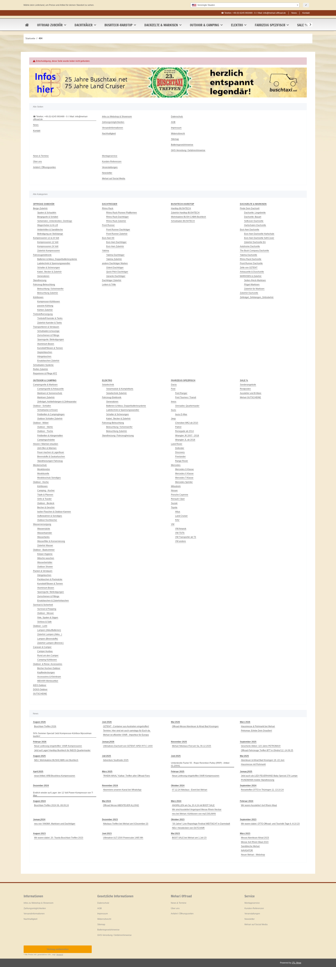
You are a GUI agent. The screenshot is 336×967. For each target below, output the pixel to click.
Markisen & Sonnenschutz (49, 393)
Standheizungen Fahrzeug (50, 461)
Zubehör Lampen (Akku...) (49, 634)
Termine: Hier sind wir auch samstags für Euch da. (126, 730)
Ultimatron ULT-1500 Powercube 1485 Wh (123, 837)
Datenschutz (177, 116)
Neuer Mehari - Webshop (253, 854)
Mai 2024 (106, 801)
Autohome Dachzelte (250, 246)
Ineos (173, 401)
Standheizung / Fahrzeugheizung (118, 435)
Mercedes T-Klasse (184, 478)
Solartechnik (108, 384)
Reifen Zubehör (40, 369)
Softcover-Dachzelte (253, 221)
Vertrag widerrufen (58, 949)
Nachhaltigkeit (109, 133)
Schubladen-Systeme (43, 365)
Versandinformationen (112, 128)
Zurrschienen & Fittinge (48, 335)
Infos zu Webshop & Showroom (117, 116)
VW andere (180, 541)
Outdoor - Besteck (45, 503)
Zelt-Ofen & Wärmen (47, 448)
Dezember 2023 (110, 819)
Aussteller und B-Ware (250, 393)
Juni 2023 (107, 833)
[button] (308, 25)
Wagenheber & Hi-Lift (47, 225)
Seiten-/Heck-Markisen (255, 280)
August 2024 (39, 801)
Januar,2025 (246, 771)
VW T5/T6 (179, 533)
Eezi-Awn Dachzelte (249, 229)
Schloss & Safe (44, 622)
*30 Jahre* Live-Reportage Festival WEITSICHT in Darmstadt (201, 823)
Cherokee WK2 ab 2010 (186, 423)
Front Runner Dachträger (118, 229)
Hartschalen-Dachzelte (255, 225)
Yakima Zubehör (114, 259)
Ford (173, 389)
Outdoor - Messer (45, 613)
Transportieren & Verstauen (46, 327)
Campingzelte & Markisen (45, 384)
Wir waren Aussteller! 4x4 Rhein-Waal (259, 805)
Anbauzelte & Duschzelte (252, 272)
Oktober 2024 (177, 785)
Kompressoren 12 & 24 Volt (46, 238)
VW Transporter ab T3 (185, 537)
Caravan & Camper (42, 647)
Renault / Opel (178, 499)
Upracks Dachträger (115, 276)
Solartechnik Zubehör (116, 393)
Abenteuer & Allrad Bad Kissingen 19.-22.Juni (262, 760)
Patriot (178, 427)
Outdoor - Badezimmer (44, 550)
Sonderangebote (248, 384)
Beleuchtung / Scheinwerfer (50, 289)
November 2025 (179, 742)
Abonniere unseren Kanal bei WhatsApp (122, 790)
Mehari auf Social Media (113, 178)
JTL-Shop (296, 963)
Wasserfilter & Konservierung (51, 541)
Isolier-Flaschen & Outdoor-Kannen (54, 511)
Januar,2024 (39, 819)
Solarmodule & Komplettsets (119, 389)
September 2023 (248, 819)
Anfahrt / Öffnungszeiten (44, 167)
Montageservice (109, 156)
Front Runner (108, 225)
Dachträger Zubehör (111, 280)
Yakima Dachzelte (248, 255)
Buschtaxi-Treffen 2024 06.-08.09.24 (51, 805)
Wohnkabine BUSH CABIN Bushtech (188, 217)
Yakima (105, 250)
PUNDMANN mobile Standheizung (257, 780)
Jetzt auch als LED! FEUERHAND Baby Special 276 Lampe (269, 776)
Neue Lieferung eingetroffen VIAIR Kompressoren (195, 776)
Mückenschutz (40, 465)
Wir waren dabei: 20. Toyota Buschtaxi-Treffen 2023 (58, 837)
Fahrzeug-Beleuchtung (44, 284)
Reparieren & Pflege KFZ (45, 373)
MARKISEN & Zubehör (250, 276)
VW (172, 524)
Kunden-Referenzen (111, 161)
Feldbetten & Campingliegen (51, 414)
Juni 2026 (107, 722)
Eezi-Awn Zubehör (115, 246)
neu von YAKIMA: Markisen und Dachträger (54, 823)
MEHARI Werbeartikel (47, 681)
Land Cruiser (181, 516)
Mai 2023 (175, 833)
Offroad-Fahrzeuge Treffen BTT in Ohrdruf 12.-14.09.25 (267, 750)
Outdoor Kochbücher (47, 520)
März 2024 (176, 801)
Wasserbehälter (44, 562)
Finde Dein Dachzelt (249, 208)
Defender (179, 448)
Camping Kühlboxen (47, 659)
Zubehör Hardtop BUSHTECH (185, 212)
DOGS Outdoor (40, 689)
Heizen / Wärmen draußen (45, 444)
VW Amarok (180, 528)
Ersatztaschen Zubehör (48, 360)
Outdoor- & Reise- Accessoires (47, 664)
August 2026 (39, 722)
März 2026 (245, 722)
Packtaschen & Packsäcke (49, 579)
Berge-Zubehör (40, 208)
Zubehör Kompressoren (48, 250)
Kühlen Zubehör (45, 310)
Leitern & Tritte (109, 284)
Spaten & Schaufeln (46, 212)
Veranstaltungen (110, 167)
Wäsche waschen (45, 558)
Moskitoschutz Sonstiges (49, 478)
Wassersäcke (43, 528)
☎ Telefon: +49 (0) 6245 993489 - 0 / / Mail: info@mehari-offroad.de (253, 13)
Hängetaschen (44, 356)
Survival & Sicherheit (43, 605)
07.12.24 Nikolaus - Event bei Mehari (189, 790)
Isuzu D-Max (181, 414)
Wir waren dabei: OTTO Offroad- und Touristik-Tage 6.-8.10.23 (270, 823)
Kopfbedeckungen (46, 672)
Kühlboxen (38, 297)
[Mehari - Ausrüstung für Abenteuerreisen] (27, 25)
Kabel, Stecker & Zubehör (49, 272)
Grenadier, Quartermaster (187, 406)
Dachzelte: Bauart (252, 217)
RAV (177, 520)
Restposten (245, 389)
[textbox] (245, 5)
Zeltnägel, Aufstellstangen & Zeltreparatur (56, 401)
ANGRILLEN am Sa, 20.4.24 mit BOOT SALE (193, 805)
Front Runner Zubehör (116, 234)
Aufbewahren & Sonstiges (49, 516)
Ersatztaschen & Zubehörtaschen (53, 600)
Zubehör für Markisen (254, 289)
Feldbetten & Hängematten (50, 435)
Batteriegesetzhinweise (182, 144)
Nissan (174, 490)
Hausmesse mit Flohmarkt (253, 764)
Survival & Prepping (46, 609)
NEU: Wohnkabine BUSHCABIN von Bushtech (56, 760)
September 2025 (248, 742)
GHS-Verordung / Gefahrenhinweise (188, 150)
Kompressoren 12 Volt (47, 242)
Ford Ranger (181, 393)
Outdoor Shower (45, 566)
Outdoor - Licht (40, 626)
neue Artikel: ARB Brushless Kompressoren (54, 776)
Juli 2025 (106, 756)
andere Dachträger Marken (115, 263)
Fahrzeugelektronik (42, 255)
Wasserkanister (44, 533)
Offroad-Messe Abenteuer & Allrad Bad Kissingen (195, 726)
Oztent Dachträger (115, 267)
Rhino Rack (107, 208)
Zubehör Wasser (45, 545)
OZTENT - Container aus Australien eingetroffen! (126, 726)
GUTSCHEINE (40, 693)
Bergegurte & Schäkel (47, 217)
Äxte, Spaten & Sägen (47, 617)
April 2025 (38, 771)
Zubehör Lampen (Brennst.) (50, 643)
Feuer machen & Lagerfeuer (50, 452)
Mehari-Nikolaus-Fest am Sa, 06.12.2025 (191, 746)
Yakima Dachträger (115, 255)
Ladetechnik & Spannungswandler (53, 263)
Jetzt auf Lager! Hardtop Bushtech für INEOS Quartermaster (62, 750)
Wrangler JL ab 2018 (185, 440)
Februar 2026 (39, 742)
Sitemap (175, 139)
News (294, 13)
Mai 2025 (244, 756)
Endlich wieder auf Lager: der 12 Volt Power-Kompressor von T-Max (63, 794)
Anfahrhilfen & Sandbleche (50, 229)
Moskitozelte (43, 473)
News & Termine (41, 156)
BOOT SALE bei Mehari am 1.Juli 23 (189, 837)
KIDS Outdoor (39, 685)
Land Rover (176, 444)
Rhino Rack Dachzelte (250, 259)
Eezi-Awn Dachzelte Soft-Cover (259, 238)
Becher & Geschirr (46, 507)
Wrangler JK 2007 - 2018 (187, 435)
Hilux (177, 511)
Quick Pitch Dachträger (117, 272)
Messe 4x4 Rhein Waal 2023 (254, 842)
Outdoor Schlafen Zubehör (49, 418)
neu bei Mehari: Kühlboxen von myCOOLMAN (194, 813)
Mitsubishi (176, 486)
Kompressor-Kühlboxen (48, 301)
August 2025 (39, 756)
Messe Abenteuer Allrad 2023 (255, 837)
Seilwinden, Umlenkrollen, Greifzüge (54, 221)
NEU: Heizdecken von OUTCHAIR (188, 828)
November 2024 (110, 785)
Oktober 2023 (177, 819)
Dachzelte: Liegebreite (255, 212)
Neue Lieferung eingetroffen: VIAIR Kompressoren (58, 746)
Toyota (174, 507)
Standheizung (39, 280)
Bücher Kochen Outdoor (48, 668)
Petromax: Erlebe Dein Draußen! (256, 730)
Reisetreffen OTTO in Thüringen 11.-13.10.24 (262, 790)
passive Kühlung (45, 305)
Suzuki (174, 503)
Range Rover (181, 461)
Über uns (37, 161)
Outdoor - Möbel (40, 423)
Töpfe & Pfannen (45, 494)
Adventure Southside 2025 (115, 760)
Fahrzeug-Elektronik (111, 397)
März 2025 (107, 771)
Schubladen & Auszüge (48, 331)
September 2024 (248, 785)
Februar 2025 (177, 771)
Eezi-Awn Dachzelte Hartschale (259, 234)
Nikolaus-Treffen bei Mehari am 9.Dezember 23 (125, 823)
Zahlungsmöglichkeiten (113, 122)
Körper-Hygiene (44, 554)
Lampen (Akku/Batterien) (49, 630)
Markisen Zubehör (46, 397)
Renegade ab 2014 (184, 431)
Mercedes (175, 465)
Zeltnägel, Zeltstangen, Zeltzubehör (257, 297)
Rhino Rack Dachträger (117, 217)
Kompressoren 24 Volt (47, 246)
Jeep (173, 418)
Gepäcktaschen (44, 352)
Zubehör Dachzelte (249, 293)
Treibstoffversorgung (43, 314)
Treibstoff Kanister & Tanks (49, 318)
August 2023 (39, 833)
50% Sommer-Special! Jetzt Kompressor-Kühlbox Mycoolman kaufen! (62, 734)
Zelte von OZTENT (248, 267)
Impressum (176, 128)
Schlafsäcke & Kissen (47, 410)
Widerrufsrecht (178, 133)
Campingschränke (46, 440)
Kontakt (306, 13)
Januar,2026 (108, 742)
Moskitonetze (43, 469)
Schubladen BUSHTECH (183, 221)
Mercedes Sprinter (184, 482)
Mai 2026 (175, 722)
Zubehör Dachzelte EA (255, 242)
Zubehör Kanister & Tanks (49, 322)
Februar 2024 (246, 801)
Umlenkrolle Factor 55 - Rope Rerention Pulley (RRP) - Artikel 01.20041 (200, 764)
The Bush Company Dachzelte (254, 250)
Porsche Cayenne (179, 494)
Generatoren (43, 276)
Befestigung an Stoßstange (50, 234)
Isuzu (173, 410)
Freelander (180, 456)
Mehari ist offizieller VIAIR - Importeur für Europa (126, 735)
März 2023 (245, 833)
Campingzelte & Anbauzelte (50, 389)
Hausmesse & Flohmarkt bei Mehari (258, 726)
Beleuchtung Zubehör (47, 293)
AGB (173, 122)
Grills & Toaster (44, 499)
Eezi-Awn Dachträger (116, 242)
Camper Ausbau (45, 651)
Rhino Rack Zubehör (116, 221)
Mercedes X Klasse (184, 473)
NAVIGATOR (247, 850)
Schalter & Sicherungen (48, 267)
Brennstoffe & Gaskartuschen (51, 456)
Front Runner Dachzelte (251, 263)
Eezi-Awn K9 (108, 238)
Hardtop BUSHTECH (181, 208)
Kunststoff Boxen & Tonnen (50, 348)
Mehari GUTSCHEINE (250, 397)
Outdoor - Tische (45, 431)
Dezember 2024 (41, 785)
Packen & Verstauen (42, 571)
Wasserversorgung (42, 524)
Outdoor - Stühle (45, 427)
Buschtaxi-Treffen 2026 (45, 726)
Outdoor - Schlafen (42, 406)
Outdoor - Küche (41, 482)
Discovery (180, 452)
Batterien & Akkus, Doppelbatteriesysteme (57, 259)
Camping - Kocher (46, 490)
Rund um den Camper (47, 655)
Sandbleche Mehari (250, 846)
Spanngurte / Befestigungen (50, 339)
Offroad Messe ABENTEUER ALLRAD (121, 805)
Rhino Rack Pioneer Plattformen (121, 212)
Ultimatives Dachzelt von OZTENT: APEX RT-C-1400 (128, 746)
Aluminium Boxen (45, 344)
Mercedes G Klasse (184, 469)
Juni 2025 (176, 756)
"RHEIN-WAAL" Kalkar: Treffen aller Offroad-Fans (126, 776)
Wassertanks (43, 537)
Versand (59, 954)
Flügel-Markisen (252, 284)
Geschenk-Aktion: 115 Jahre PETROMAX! (261, 746)
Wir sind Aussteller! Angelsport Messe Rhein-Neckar (196, 809)
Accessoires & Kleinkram (49, 676)
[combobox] (244, 5)
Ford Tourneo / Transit (185, 397)
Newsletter (107, 173)
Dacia (174, 384)
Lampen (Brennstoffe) (47, 638)
